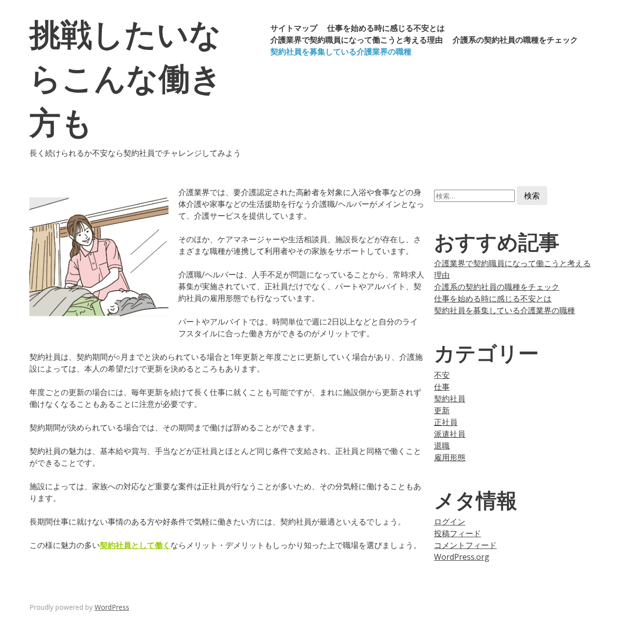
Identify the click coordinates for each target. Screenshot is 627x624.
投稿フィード (457, 533)
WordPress (112, 607)
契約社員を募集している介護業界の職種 (340, 51)
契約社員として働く (135, 545)
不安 (442, 375)
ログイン (449, 521)
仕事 (442, 386)
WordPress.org (461, 556)
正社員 (446, 422)
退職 (442, 445)
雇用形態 (449, 457)
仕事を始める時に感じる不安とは (386, 28)
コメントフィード (465, 545)
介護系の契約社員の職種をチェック (515, 39)
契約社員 (449, 398)
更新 (442, 410)
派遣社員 (449, 433)
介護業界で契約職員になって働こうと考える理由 (356, 39)
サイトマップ (293, 28)
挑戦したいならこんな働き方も (125, 77)
